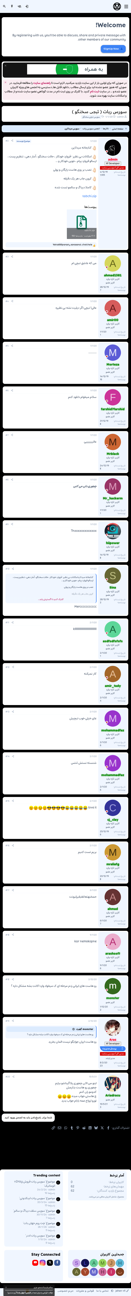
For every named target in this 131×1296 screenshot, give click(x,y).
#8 (7, 480)
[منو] (126, 6)
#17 (7, 890)
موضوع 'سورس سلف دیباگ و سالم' (34, 1210)
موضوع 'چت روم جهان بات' (39, 1223)
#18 (7, 935)
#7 (7, 435)
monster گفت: (84, 1029)
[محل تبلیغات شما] (67, 73)
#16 (7, 846)
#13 (7, 712)
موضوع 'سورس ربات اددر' (40, 1235)
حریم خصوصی (65, 1290)
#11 (7, 623)
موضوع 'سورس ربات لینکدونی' (37, 1198)
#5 (7, 346)
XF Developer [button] (113, 163)
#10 (7, 569)
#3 (7, 257)
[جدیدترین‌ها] (12, 6)
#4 (7, 301)
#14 (7, 756)
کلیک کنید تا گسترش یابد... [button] (51, 599)
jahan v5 (120, 1290)
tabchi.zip (89, 196)
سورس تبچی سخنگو (91, 117)
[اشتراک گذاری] (12, 141)
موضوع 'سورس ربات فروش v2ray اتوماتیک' (34, 1183)
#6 (7, 391)
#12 (7, 667)
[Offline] (106, 152)
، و (72, 244)
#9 (7, 524)
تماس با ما (102, 1290)
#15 (7, 801)
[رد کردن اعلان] (5, 66)
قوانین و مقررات (85, 1290)
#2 (7, 141)
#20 (7, 1077)
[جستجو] (4, 6)
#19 (7, 1021)
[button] (112, 1291)
